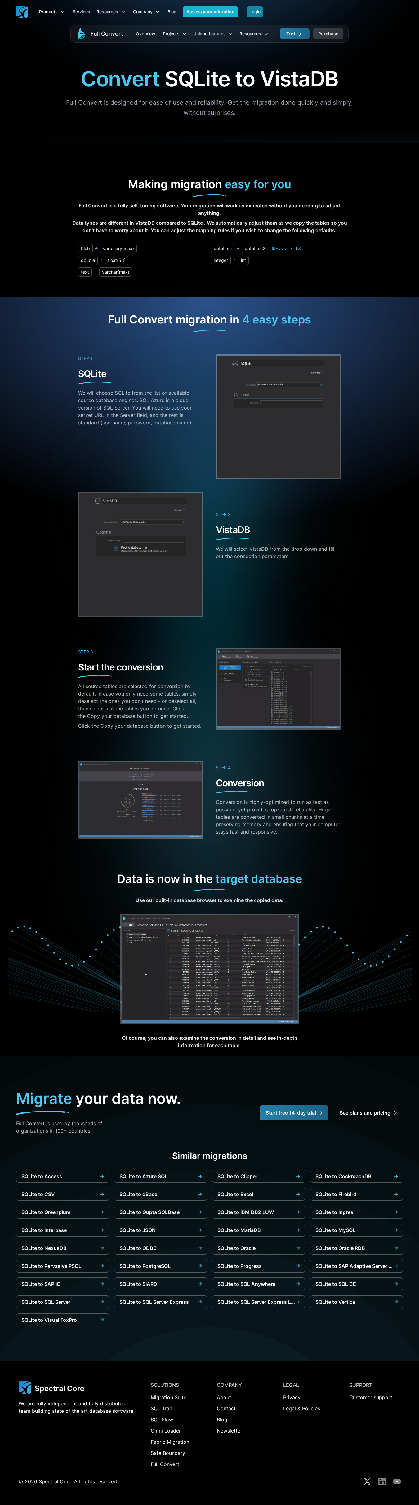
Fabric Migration (170, 1442)
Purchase (328, 33)
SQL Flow (162, 1419)
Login (255, 11)
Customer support (370, 1397)
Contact (226, 1408)
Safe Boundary (168, 1453)
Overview (145, 33)
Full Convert (107, 33)
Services (81, 11)
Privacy (292, 1397)
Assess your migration (210, 11)
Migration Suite (168, 1397)
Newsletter (229, 1431)
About (224, 1397)
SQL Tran (161, 1408)
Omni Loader (166, 1431)
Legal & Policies (301, 1408)
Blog (171, 11)
